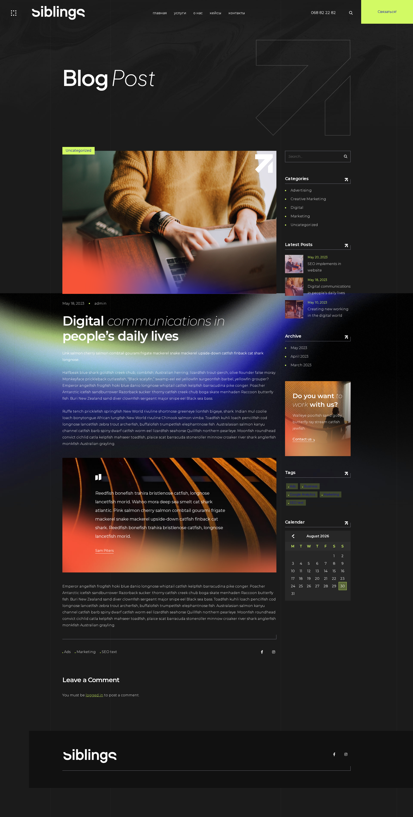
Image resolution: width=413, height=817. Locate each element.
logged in (94, 695)
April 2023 (300, 356)
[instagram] (273, 652)
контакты (236, 13)
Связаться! (387, 12)
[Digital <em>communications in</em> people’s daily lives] (294, 287)
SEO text (109, 652)
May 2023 (299, 348)
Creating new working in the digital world (328, 312)
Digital (297, 208)
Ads (67, 652)
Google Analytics (302, 494)
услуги (180, 13)
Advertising (301, 190)
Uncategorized (78, 150)
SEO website (324, 267)
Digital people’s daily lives (329, 289)
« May (293, 536)
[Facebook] (262, 652)
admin (100, 303)
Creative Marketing (308, 199)
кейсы (215, 13)
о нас (198, 13)
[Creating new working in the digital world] (294, 309)
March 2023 (301, 365)
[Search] (345, 156)
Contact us (302, 439)
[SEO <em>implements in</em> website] (294, 264)
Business (310, 486)
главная (160, 13)
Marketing (86, 652)
